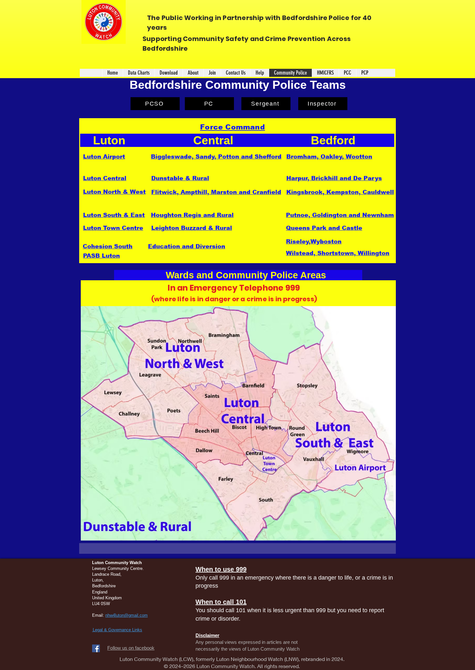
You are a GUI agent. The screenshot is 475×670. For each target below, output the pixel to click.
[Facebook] (96, 648)
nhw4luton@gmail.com (126, 615)
